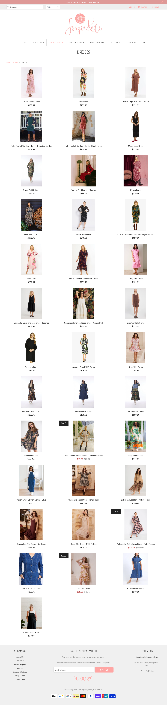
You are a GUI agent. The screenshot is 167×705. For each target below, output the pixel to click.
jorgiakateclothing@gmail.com (147, 657)
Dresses (83, 52)
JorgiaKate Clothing (77, 690)
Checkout (154, 7)
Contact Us (131, 42)
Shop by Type (55, 42)
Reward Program (20, 665)
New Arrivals (38, 42)
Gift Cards (115, 42)
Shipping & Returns (20, 672)
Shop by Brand (75, 42)
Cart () (143, 7)
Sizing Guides (20, 676)
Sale (143, 42)
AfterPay (20, 668)
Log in (132, 7)
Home (24, 42)
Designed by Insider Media (93, 690)
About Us (19, 657)
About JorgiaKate (97, 42)
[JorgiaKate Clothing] (83, 24)
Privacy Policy (20, 679)
